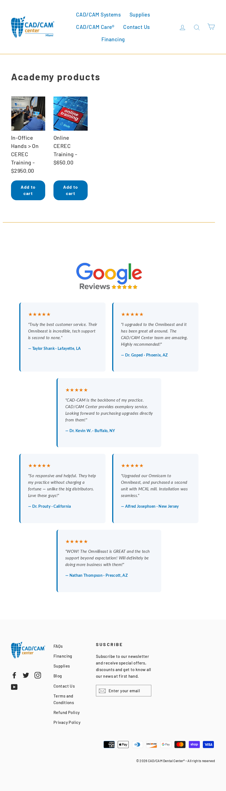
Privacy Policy (66, 722)
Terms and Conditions (63, 699)
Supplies (140, 14)
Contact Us (136, 27)
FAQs (58, 646)
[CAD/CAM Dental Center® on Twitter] (26, 675)
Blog (57, 675)
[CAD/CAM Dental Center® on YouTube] (14, 686)
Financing (113, 39)
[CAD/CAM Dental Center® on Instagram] (37, 675)
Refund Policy (66, 712)
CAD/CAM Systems (98, 14)
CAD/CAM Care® (95, 27)
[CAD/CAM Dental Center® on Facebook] (14, 675)
